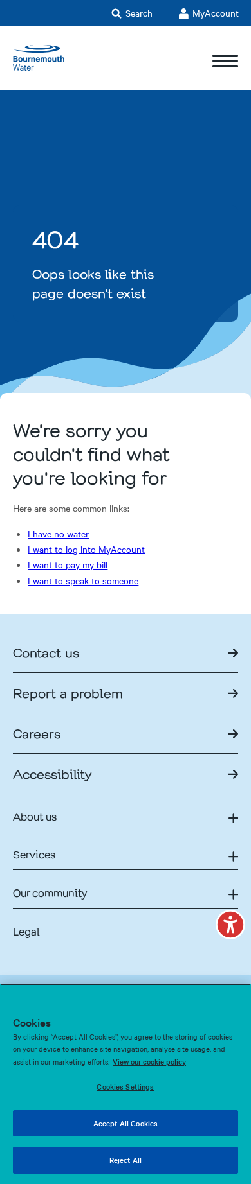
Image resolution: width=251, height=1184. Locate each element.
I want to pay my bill (67, 564)
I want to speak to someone (83, 580)
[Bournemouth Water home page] (38, 58)
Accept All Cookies (125, 1123)
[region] (125, 1084)
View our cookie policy (149, 1061)
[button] (230, 924)
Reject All (125, 1159)
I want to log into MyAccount (86, 549)
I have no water (58, 533)
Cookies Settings (125, 1086)
